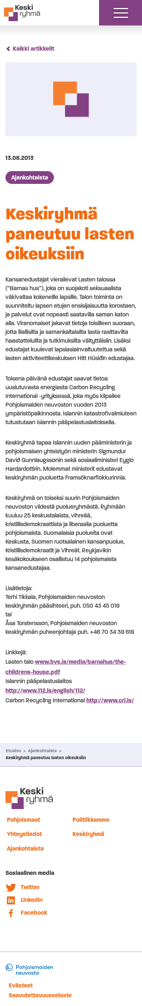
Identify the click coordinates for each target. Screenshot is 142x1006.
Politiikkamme (91, 819)
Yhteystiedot (24, 834)
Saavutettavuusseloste (40, 995)
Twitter (30, 887)
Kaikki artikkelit (33, 48)
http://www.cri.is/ (110, 700)
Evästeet (21, 985)
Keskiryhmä (88, 834)
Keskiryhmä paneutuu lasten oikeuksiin (46, 757)
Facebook (34, 912)
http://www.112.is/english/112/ (45, 690)
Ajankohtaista (29, 177)
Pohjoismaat (23, 819)
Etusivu (13, 750)
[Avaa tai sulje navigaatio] (121, 13)
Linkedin (32, 899)
